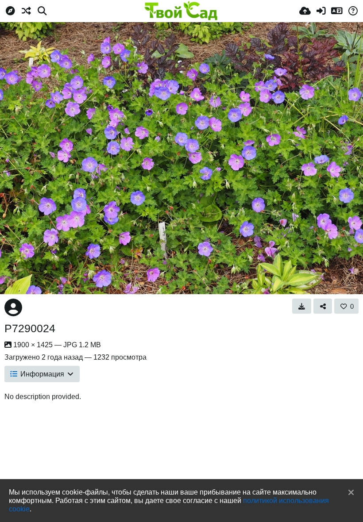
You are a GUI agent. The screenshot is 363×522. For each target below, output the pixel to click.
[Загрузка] (305, 11)
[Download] (301, 306)
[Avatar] (13, 307)
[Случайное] (26, 11)
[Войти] (321, 11)
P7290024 (29, 328)
